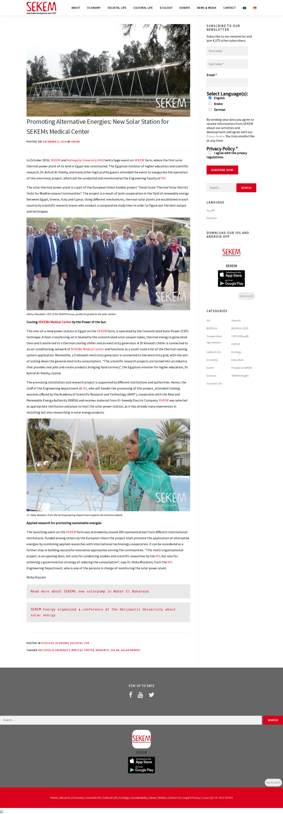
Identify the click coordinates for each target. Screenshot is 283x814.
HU (163, 178)
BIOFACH (212, 328)
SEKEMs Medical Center (54, 322)
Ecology (166, 8)
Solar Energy (130, 650)
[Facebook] (130, 695)
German (219, 109)
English (219, 98)
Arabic (218, 104)
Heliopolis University (54, 650)
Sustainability (139, 797)
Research (102, 650)
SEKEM (75, 141)
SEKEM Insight (240, 375)
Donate (185, 8)
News (153, 797)
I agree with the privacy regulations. (227, 155)
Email (212, 75)
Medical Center (82, 650)
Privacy (196, 797)
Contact (229, 8)
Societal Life (117, 8)
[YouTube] (140, 695)
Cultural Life (143, 8)
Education (237, 360)
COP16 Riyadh (240, 336)
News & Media (206, 8)
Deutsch (212, 218)
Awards (236, 320)
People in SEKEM (241, 368)
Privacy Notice (215, 136)
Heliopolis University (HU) (85, 160)
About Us (65, 797)
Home (54, 797)
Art (208, 320)
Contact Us (174, 797)
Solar (115, 650)
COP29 (235, 344)
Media (162, 797)
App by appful (247, 295)
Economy (94, 8)
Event (210, 368)
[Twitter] (151, 695)
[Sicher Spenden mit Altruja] (1, 811)
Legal (186, 797)
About (75, 8)
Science (211, 375)
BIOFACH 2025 (239, 328)
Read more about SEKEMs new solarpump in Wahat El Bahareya (90, 591)
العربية (211, 210)
